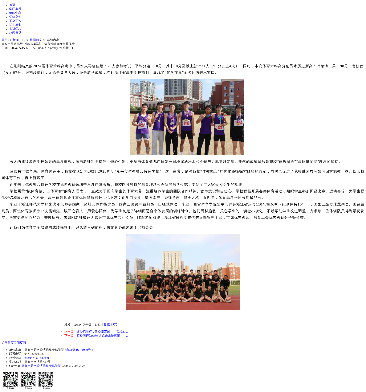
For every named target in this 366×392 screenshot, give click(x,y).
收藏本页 (110, 324)
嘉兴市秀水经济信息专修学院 (41, 365)
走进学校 (15, 29)
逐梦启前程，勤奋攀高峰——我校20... (102, 331)
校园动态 (36, 40)
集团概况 (15, 8)
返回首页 (8, 342)
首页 (12, 4)
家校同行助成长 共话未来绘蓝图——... (102, 335)
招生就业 (15, 25)
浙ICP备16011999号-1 (79, 349)
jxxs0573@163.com (36, 357)
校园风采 (15, 33)
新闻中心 (15, 12)
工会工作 (15, 20)
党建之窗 (15, 16)
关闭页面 (20, 342)
